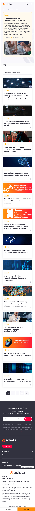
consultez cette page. (17, 431)
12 (22, 393)
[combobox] (17, 73)
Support (5, 462)
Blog (4, 65)
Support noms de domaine (11, 466)
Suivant (27, 393)
